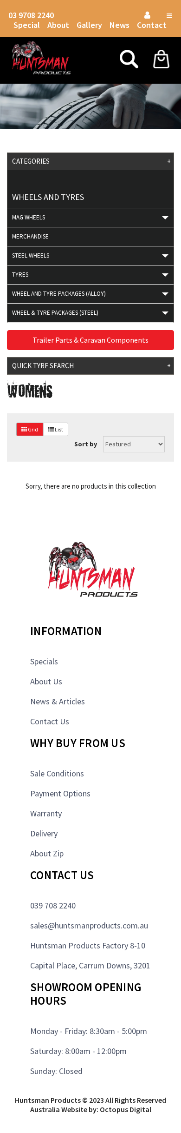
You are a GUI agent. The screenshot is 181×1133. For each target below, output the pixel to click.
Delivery (44, 833)
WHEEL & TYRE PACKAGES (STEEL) (55, 313)
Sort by (85, 444)
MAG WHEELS (28, 217)
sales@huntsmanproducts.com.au (89, 925)
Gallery (89, 25)
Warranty (46, 813)
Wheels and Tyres (48, 197)
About (58, 25)
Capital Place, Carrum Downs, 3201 (90, 965)
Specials (44, 661)
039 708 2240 (53, 905)
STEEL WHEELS (30, 255)
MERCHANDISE (30, 236)
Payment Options (60, 793)
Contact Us (49, 721)
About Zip (47, 853)
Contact (152, 25)
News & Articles (57, 701)
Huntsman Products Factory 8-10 (87, 945)
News (119, 25)
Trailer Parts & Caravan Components (90, 340)
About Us (46, 681)
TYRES (20, 274)
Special (26, 25)
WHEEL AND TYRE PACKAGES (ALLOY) (59, 294)
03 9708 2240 (31, 15)
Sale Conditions (57, 773)
